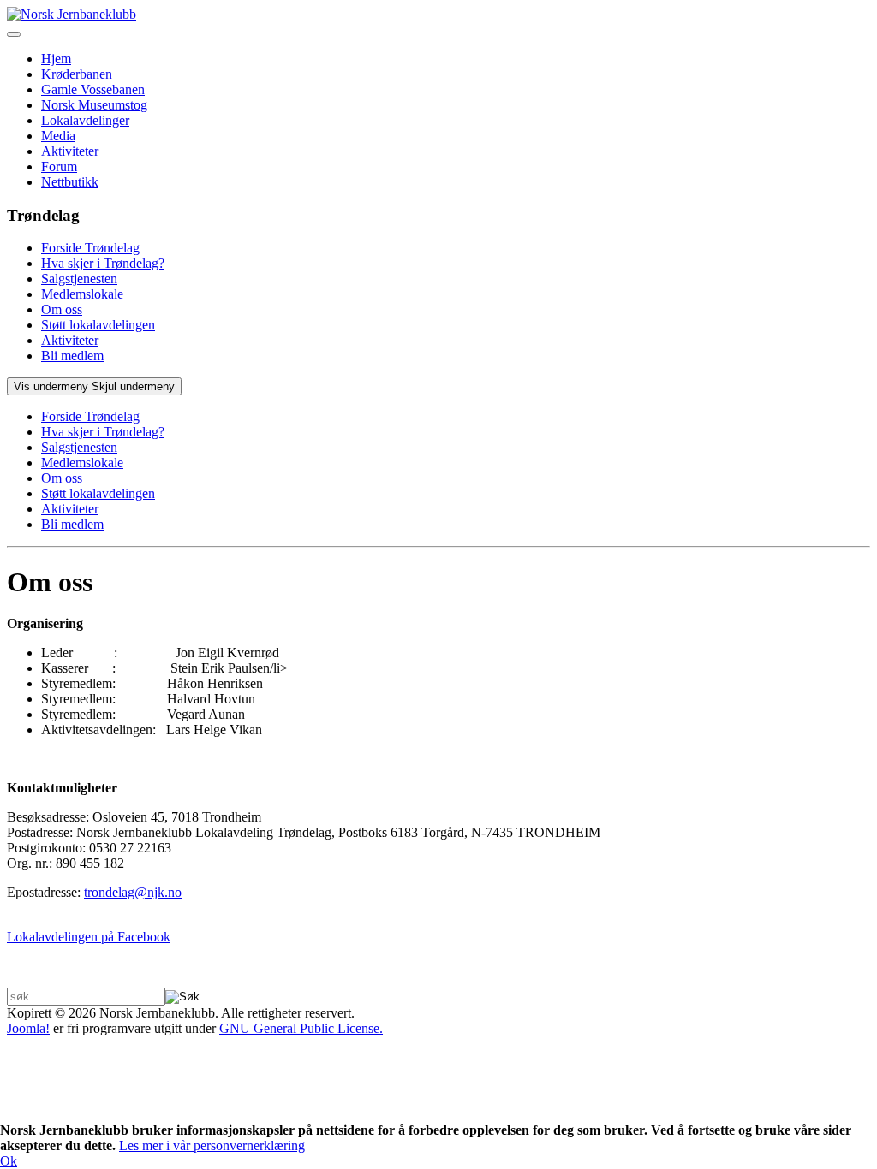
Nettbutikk (69, 182)
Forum (59, 166)
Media (58, 135)
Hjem (56, 58)
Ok (8, 1161)
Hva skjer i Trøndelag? (102, 263)
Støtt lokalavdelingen (98, 324)
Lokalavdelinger (85, 120)
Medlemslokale (82, 294)
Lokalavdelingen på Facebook (88, 936)
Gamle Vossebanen (93, 89)
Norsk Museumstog (94, 105)
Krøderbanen (76, 74)
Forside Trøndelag (90, 247)
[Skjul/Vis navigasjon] (14, 34)
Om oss (61, 309)
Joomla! (28, 1028)
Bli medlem (72, 355)
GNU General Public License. (301, 1028)
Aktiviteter (69, 151)
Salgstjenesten (79, 278)
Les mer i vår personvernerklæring (212, 1145)
